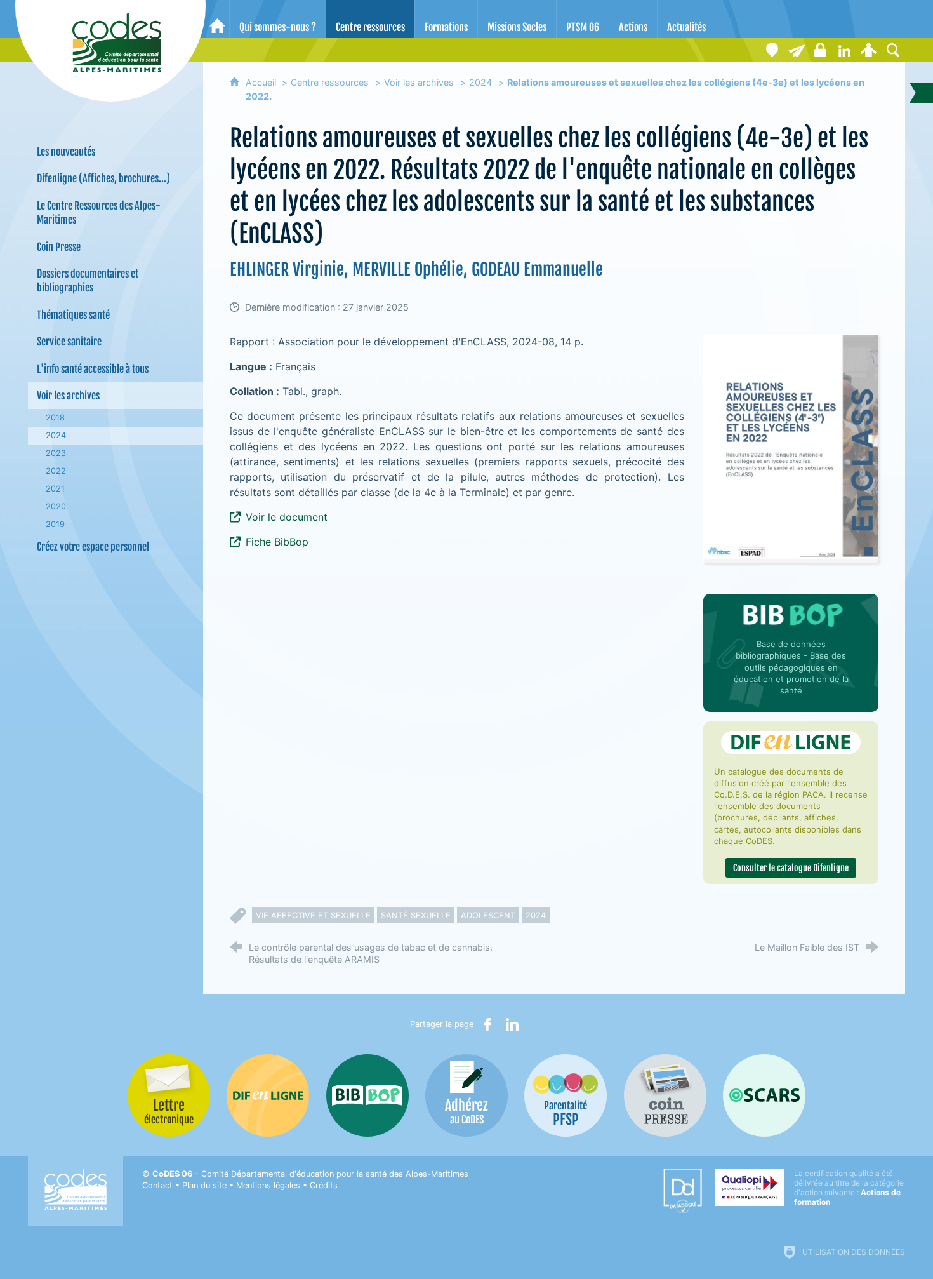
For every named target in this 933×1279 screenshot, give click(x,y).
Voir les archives (419, 82)
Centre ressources (330, 82)
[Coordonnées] (772, 50)
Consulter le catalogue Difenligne (791, 868)
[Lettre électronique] (796, 50)
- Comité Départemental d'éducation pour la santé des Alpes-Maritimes (310, 1174)
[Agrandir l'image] (790, 448)
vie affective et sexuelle (313, 915)
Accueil (262, 82)
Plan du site (204, 1185)
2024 (480, 82)
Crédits (324, 1185)
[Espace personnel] (869, 50)
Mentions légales (268, 1185)
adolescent (488, 915)
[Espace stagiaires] (821, 50)
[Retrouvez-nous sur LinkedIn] (845, 50)
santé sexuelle (416, 915)
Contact (157, 1185)
